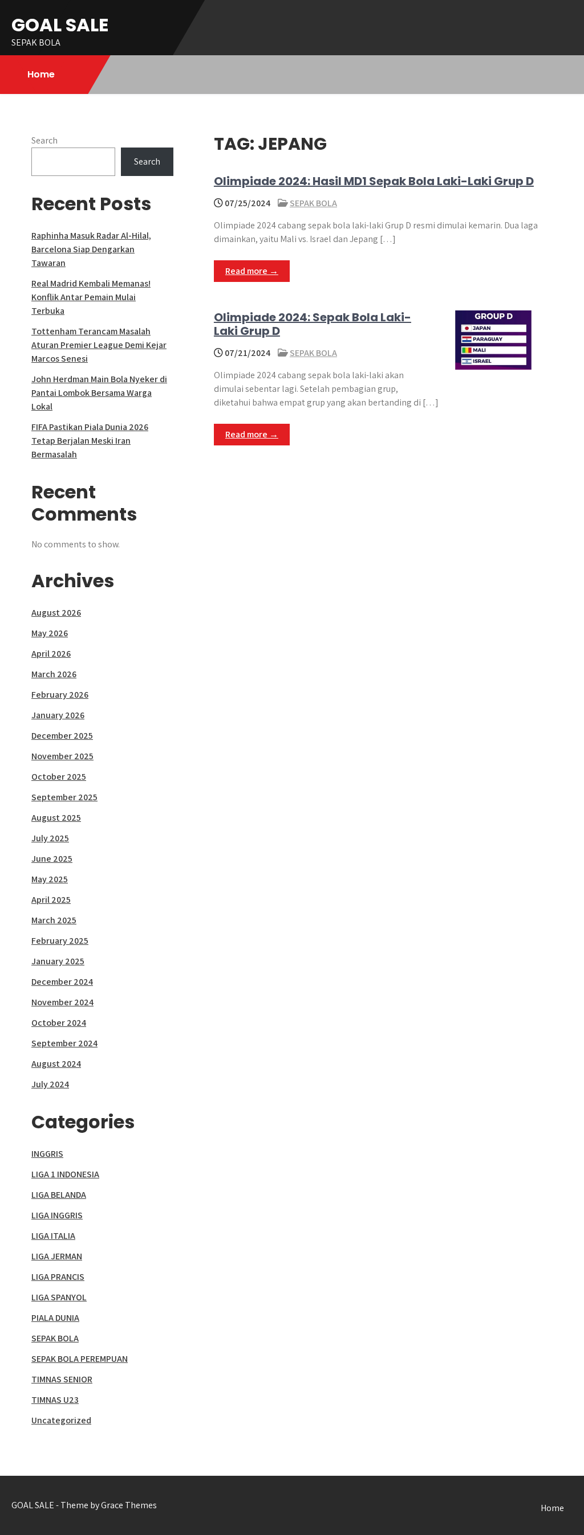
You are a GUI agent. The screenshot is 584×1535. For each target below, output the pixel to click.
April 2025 (51, 900)
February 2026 (59, 695)
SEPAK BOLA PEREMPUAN (79, 1359)
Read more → (251, 271)
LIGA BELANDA (58, 1195)
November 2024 (62, 1002)
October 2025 (58, 777)
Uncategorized (61, 1420)
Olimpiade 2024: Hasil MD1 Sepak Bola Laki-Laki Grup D (374, 181)
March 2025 (53, 920)
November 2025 (62, 756)
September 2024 (64, 1043)
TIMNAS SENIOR (61, 1379)
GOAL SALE (60, 25)
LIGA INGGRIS (57, 1215)
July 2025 (50, 838)
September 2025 (64, 797)
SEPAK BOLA (313, 203)
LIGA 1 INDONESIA (65, 1174)
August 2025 (56, 818)
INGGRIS (47, 1154)
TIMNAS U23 (55, 1400)
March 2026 (53, 674)
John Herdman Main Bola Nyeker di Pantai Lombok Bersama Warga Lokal (99, 392)
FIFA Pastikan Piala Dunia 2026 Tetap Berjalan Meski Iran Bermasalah (89, 440)
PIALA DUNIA (55, 1318)
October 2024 (58, 1023)
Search (44, 140)
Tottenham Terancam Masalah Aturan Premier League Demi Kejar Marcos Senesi (99, 345)
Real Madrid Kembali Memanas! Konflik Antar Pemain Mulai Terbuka (91, 297)
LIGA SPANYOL (59, 1297)
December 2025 (62, 736)
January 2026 (57, 715)
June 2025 (51, 859)
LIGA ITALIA (53, 1236)
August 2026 (56, 613)
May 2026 (49, 633)
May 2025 (49, 879)
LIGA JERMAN (56, 1256)
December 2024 (62, 982)
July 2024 (50, 1084)
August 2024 (56, 1064)
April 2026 (51, 654)
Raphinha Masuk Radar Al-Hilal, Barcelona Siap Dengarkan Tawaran (91, 249)
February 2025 (59, 941)
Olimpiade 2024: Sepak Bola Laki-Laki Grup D (312, 324)
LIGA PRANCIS (57, 1277)
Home (41, 74)
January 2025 (57, 961)
